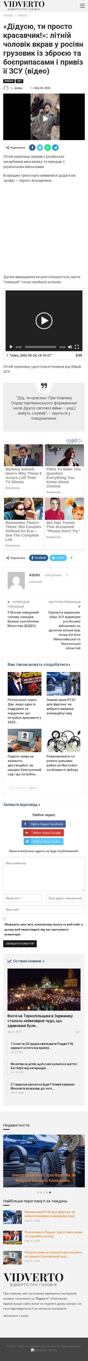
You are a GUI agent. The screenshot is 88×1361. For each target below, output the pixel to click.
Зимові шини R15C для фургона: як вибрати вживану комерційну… (44, 1178)
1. (29, 355)
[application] (44, 320)
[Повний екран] (77, 347)
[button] (44, 320)
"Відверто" (42, 1298)
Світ (19, 81)
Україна (8, 81)
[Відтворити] (11, 347)
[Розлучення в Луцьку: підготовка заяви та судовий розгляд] (12, 1237)
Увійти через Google (46, 832)
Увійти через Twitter (46, 841)
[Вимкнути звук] (70, 347)
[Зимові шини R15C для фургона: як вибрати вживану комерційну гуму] (63, 684)
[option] (44, 1163)
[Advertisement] (44, 230)
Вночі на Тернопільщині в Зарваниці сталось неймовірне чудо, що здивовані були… (40, 1021)
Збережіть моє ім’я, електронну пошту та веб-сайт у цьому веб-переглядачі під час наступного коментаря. (43, 929)
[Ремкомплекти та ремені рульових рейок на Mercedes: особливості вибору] (63, 740)
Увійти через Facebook (47, 824)
